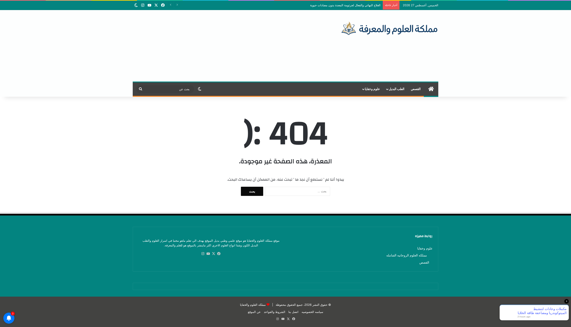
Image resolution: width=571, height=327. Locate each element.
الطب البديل (396, 89)
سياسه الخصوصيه (312, 312)
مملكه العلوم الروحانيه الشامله (406, 255)
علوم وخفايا (372, 89)
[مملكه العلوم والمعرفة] (389, 28)
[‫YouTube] (208, 253)
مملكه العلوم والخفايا (253, 304)
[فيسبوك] (219, 253)
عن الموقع (254, 312)
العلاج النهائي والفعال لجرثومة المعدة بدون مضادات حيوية (345, 5)
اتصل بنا (293, 312)
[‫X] (213, 253)
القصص (416, 89)
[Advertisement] (233, 46)
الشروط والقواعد (274, 312)
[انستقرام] (203, 253)
